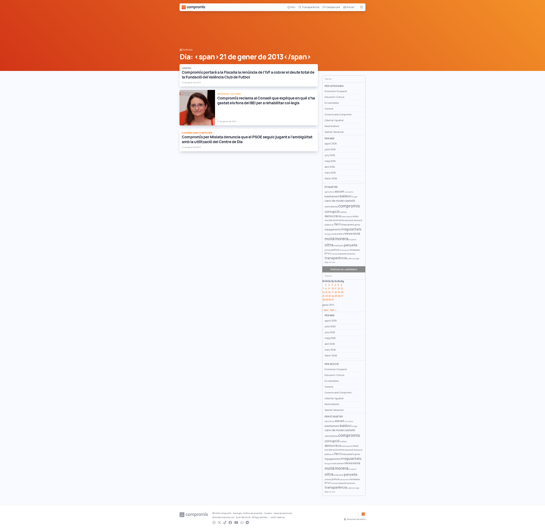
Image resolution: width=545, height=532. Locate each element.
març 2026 (330, 172)
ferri (337, 224)
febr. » (333, 310)
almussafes (349, 192)
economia (338, 220)
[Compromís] (193, 7)
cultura (343, 212)
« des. (325, 310)
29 (326, 299)
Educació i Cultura (334, 97)
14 (323, 292)
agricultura (329, 192)
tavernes (351, 254)
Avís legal (237, 513)
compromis (349, 206)
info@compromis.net (224, 517)
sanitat (334, 254)
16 (329, 292)
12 (339, 288)
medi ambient (338, 234)
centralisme (331, 206)
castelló (349, 201)
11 (335, 288)
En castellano (332, 102)
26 (339, 296)
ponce (335, 250)
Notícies (187, 49)
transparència (336, 258)
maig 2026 (330, 161)
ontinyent (338, 245)
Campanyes (332, 7)
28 (323, 299)
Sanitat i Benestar (334, 132)
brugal (354, 196)
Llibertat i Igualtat (334, 120)
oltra (329, 244)
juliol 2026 (330, 149)
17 (333, 292)
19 (339, 292)
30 (329, 299)
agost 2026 (331, 143)
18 (336, 292)
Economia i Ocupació (336, 91)
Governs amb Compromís (338, 114)
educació (348, 220)
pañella (328, 250)
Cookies (268, 513)
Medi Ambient (332, 126)
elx (333, 225)
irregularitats (351, 229)
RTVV (328, 253)
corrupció (332, 211)
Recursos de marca (356, 519)
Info (292, 7)
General (329, 108)
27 (342, 296)
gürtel (357, 224)
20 (342, 292)
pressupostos (344, 250)
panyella (350, 245)
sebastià (342, 254)
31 (333, 299)
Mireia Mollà (352, 233)
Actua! (350, 7)
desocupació (347, 216)
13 (342, 288)
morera (341, 238)
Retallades (355, 250)
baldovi (345, 196)
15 (326, 292)
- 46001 (269, 517)
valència (351, 258)
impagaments (332, 229)
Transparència (310, 7)
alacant (339, 191)
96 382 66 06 (244, 517)
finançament (347, 224)
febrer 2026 (331, 178)
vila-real (332, 262)
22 (326, 296)
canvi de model (334, 201)
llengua (328, 234)
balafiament (332, 196)
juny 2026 (330, 155)
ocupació (352, 239)
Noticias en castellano (344, 269)
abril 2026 (330, 166)
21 (323, 296)
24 (333, 296)
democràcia (333, 216)
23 (329, 296)
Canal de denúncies (283, 513)
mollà (329, 238)
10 (333, 288)
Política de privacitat (252, 513)
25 (336, 296)
